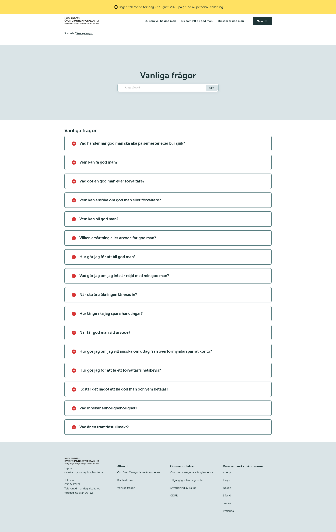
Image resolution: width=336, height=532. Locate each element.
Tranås (227, 503)
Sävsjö (227, 495)
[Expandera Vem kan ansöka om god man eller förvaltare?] (74, 200)
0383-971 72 (72, 484)
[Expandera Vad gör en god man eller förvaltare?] (74, 181)
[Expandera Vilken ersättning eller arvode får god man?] (74, 238)
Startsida (69, 33)
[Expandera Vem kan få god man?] (74, 162)
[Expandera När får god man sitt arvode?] (74, 332)
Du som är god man (231, 21)
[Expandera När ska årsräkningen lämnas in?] (74, 294)
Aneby (227, 472)
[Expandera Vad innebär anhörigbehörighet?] (74, 408)
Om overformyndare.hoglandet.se (191, 472)
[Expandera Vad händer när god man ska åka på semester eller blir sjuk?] (74, 143)
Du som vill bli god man (197, 21)
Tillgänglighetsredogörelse (187, 480)
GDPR (174, 495)
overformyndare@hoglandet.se (83, 472)
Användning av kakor (183, 487)
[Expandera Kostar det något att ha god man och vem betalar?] (74, 389)
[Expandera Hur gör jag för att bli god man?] (74, 257)
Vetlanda (228, 511)
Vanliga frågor (126, 487)
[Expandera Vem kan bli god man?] (74, 219)
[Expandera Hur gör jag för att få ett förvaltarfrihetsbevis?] (74, 370)
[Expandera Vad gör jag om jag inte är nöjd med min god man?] (74, 275)
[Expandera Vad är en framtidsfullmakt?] (74, 427)
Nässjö (227, 487)
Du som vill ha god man (160, 21)
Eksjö (226, 480)
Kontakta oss (125, 480)
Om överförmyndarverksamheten (138, 472)
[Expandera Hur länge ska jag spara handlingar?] (74, 313)
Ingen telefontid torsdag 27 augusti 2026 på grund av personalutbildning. (171, 7)
